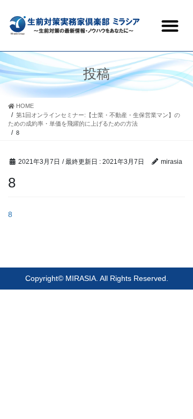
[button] (169, 25)
